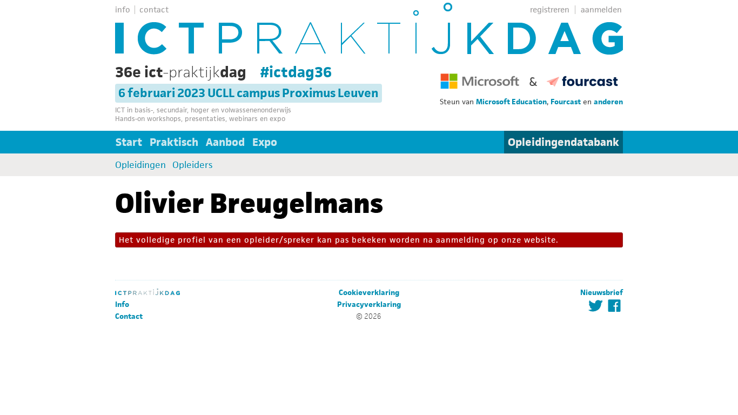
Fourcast (566, 101)
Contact (129, 316)
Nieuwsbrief (601, 292)
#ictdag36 (296, 72)
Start (129, 142)
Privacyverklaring (369, 304)
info (122, 9)
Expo (264, 142)
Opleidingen (140, 165)
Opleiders (192, 165)
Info (122, 304)
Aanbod (225, 142)
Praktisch (174, 142)
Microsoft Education (511, 101)
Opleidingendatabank (563, 142)
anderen (608, 101)
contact (154, 9)
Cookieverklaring (369, 292)
